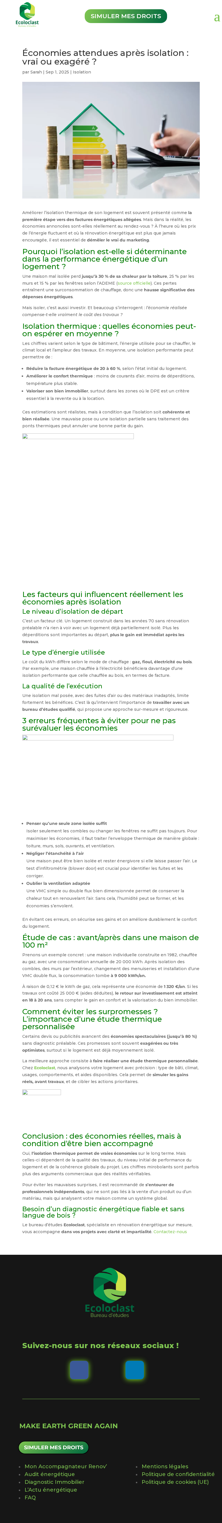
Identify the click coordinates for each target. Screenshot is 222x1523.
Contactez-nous (170, 1231)
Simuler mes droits (126, 16)
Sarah (36, 72)
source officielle (134, 283)
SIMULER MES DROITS (53, 1447)
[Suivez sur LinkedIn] (134, 1370)
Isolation (82, 72)
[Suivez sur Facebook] (79, 1370)
